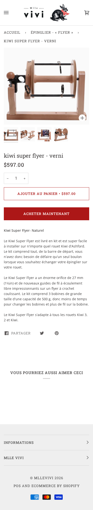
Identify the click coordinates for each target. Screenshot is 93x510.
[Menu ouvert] (11, 12)
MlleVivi (43, 478)
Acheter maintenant (46, 213)
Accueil (12, 32)
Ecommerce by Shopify (55, 485)
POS (17, 485)
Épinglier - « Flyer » (52, 32)
